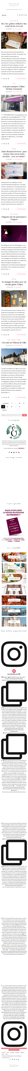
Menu (4, 15)
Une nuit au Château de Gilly (14, 342)
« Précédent (6, 403)
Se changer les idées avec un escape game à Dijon (14, 283)
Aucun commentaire (17, 28)
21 (7, 406)
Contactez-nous (5, 1057)
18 (19, 403)
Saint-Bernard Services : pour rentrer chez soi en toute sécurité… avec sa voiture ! (14, 154)
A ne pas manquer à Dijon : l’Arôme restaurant (14, 87)
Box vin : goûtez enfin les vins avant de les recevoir (14, 24)
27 (19, 406)
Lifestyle (16, 20)
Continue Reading (21, 78)
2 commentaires (17, 287)
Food (11, 20)
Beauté (22, 1052)
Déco (3, 1054)
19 (23, 403)
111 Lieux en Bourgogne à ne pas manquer (11, 1056)
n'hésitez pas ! (21, 448)
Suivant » (5, 410)
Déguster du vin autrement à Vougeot (14, 218)
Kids (7, 1054)
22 (11, 406)
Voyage (18, 339)
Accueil (3, 1052)
